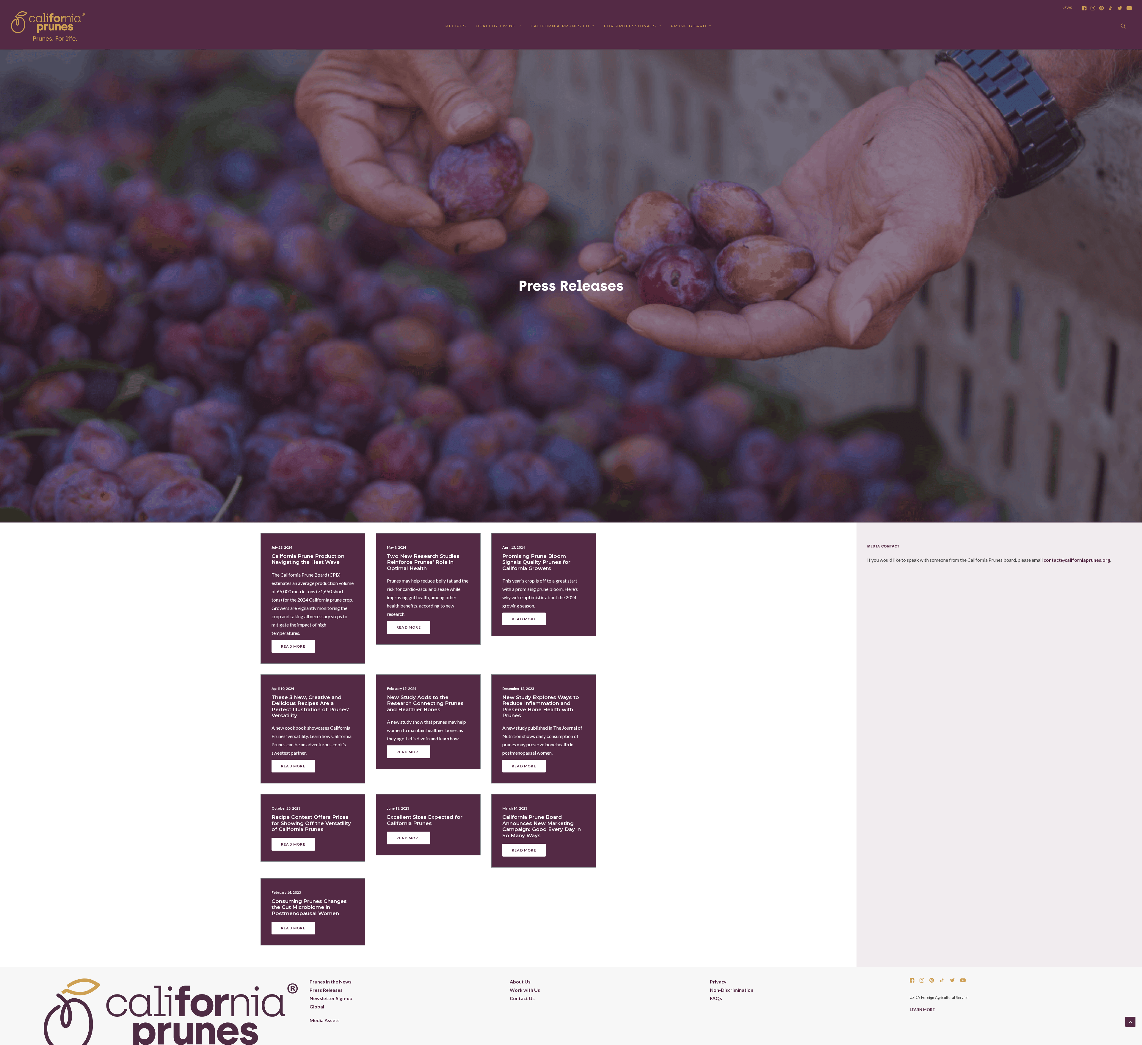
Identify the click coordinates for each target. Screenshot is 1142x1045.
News (1067, 7)
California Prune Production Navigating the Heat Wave (308, 559)
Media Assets (325, 1020)
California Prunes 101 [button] (560, 25)
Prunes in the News (331, 981)
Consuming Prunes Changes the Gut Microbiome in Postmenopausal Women (309, 907)
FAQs (716, 998)
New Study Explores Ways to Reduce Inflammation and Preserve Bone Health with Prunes (540, 706)
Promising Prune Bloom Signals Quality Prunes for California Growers (536, 562)
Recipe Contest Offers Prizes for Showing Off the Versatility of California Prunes (311, 823)
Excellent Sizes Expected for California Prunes (424, 820)
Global (317, 1006)
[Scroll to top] (1130, 1021)
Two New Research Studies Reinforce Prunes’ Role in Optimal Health (423, 562)
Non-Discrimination (731, 990)
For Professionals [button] (630, 25)
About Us (520, 981)
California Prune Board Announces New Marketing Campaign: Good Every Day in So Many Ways (541, 826)
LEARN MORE (922, 1009)
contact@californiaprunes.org (1077, 560)
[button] (1084, 8)
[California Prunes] (48, 26)
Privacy (718, 981)
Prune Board (688, 25)
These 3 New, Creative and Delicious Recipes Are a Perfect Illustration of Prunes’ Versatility (310, 706)
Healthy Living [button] (496, 25)
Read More (293, 646)
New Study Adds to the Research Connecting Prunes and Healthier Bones (425, 703)
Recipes (455, 25)
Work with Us (525, 990)
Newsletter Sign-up (331, 998)
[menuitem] (1084, 8)
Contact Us (522, 998)
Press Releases (326, 990)
